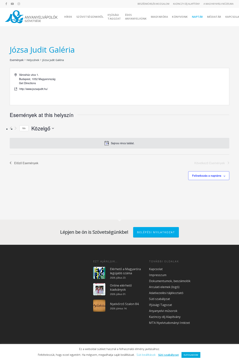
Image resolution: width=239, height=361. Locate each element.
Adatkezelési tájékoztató (166, 293)
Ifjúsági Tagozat (114, 16)
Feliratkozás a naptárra (206, 175)
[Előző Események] (11, 128)
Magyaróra (159, 16)
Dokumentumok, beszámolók (169, 281)
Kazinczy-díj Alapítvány (165, 317)
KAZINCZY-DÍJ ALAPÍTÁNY (186, 3)
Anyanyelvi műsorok (163, 311)
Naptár (197, 16)
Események (17, 60)
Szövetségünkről (90, 16)
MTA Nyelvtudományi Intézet (169, 323)
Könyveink (180, 16)
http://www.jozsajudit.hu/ (33, 89)
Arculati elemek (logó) (164, 287)
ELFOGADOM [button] (191, 355)
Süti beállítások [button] (146, 355)
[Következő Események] (16, 128)
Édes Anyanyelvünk (136, 16)
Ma (24, 128)
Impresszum (157, 275)
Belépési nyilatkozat (156, 232)
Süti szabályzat (159, 299)
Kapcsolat (156, 269)
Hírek (68, 16)
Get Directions (27, 83)
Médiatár (214, 16)
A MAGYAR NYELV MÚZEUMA (219, 3)
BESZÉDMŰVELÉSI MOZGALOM (153, 3)
